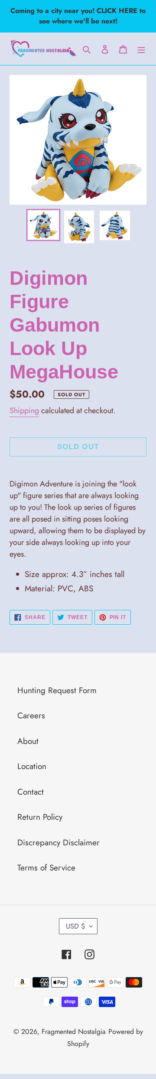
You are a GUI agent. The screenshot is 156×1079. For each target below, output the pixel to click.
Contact (30, 792)
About (28, 741)
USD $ (75, 926)
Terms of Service (46, 868)
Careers (31, 715)
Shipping (24, 410)
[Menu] (141, 48)
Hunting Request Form (57, 690)
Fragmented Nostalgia (74, 1032)
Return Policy (39, 817)
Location (31, 766)
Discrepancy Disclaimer (58, 842)
